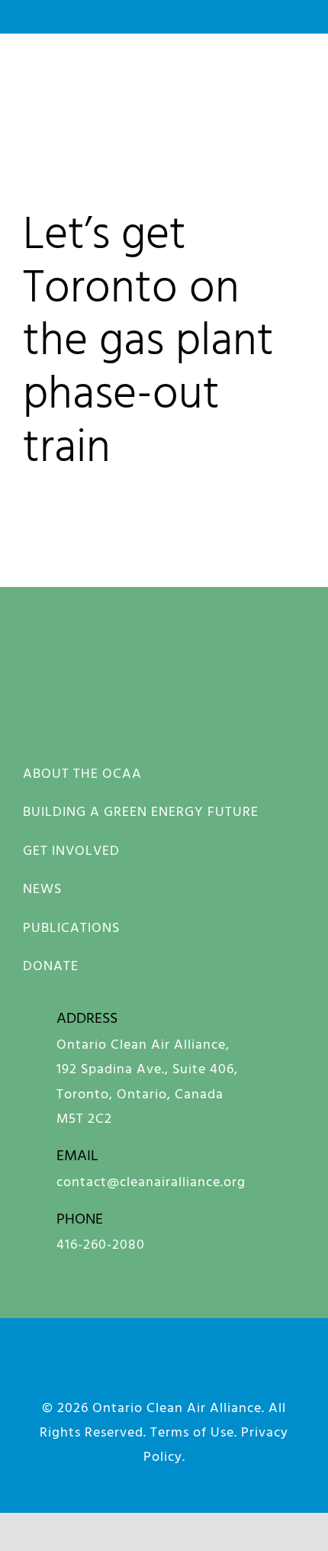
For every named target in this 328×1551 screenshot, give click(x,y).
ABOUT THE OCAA (82, 773)
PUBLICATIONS (71, 927)
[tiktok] (276, 1371)
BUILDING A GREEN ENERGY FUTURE (141, 811)
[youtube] (186, 1371)
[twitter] (231, 1371)
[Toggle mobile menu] (298, 77)
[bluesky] (141, 1371)
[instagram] (96, 1371)
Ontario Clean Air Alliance (177, 1407)
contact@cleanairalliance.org (151, 1181)
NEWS (42, 888)
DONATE (51, 965)
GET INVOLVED (71, 850)
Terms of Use (192, 1431)
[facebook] (51, 1371)
